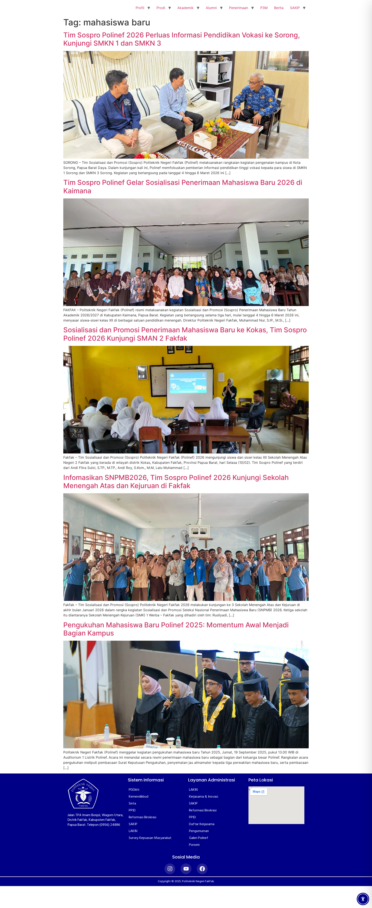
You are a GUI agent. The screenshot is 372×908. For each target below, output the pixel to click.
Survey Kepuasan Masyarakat (150, 838)
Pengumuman (199, 831)
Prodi (161, 8)
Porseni (194, 845)
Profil (140, 8)
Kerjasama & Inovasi (203, 797)
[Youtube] (186, 868)
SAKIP (295, 8)
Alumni (211, 8)
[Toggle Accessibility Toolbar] (363, 899)
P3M (264, 8)
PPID (132, 810)
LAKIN (133, 831)
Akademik (185, 8)
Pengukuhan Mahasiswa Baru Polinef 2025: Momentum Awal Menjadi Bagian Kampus (176, 629)
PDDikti (134, 790)
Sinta (132, 803)
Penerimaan (238, 8)
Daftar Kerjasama (201, 824)
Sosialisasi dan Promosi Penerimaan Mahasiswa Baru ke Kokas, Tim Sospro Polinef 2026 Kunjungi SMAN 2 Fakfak (185, 334)
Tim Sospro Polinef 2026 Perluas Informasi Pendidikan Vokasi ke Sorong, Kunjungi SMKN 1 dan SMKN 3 (181, 39)
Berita (279, 8)
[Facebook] (202, 868)
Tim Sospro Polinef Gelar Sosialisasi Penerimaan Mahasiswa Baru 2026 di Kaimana (182, 186)
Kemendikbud (138, 797)
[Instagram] (169, 868)
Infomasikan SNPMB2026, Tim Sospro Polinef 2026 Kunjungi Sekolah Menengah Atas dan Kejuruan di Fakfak (176, 481)
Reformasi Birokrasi (142, 817)
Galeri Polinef (198, 838)
